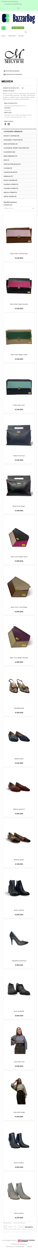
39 (22, 88)
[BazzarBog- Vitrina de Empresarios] (19, 18)
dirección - (8, 112)
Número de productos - (11, 88)
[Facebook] (5, 124)
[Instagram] (8, 124)
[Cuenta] (19, 8)
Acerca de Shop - (9, 91)
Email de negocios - (11, 103)
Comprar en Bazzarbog (12, 4)
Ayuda (29, 1246)
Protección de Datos (19, 1244)
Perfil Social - (9, 121)
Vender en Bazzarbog (10, 1)
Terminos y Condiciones (15, 1246)
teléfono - (7, 108)
